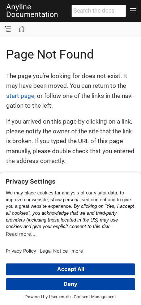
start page (20, 95)
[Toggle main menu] (133, 11)
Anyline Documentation (32, 10)
